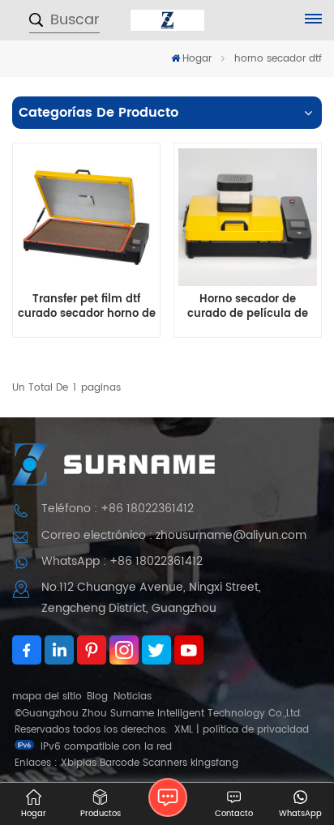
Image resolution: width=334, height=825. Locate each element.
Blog (97, 696)
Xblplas (78, 763)
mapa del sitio (47, 696)
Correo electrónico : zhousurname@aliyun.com (173, 535)
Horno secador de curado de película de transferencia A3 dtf (247, 307)
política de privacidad (256, 729)
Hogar (197, 58)
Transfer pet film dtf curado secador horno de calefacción (86, 307)
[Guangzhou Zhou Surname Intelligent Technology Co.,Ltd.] (167, 20)
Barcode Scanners (143, 763)
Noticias (132, 696)
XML (183, 729)
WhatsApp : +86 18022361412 (122, 561)
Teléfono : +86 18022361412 (117, 508)
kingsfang (214, 763)
